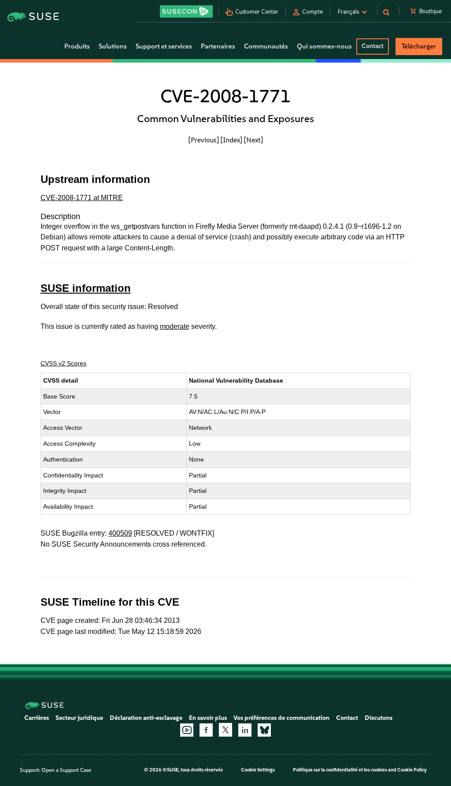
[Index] (231, 140)
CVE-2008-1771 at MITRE (82, 197)
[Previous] (204, 140)
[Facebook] (206, 730)
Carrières (36, 718)
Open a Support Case (66, 770)
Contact (373, 46)
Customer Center (256, 11)
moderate (174, 326)
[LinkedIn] (244, 730)
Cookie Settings (258, 770)
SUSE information (86, 288)
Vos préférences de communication (281, 718)
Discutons (378, 718)
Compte (312, 11)
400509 (120, 533)
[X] (225, 729)
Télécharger (419, 46)
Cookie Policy (412, 770)
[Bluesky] (264, 730)
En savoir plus (208, 718)
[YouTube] (186, 730)
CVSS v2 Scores (63, 363)
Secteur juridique (79, 718)
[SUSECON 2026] (186, 11)
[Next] (253, 140)
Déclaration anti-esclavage (146, 718)
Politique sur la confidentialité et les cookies (340, 770)
